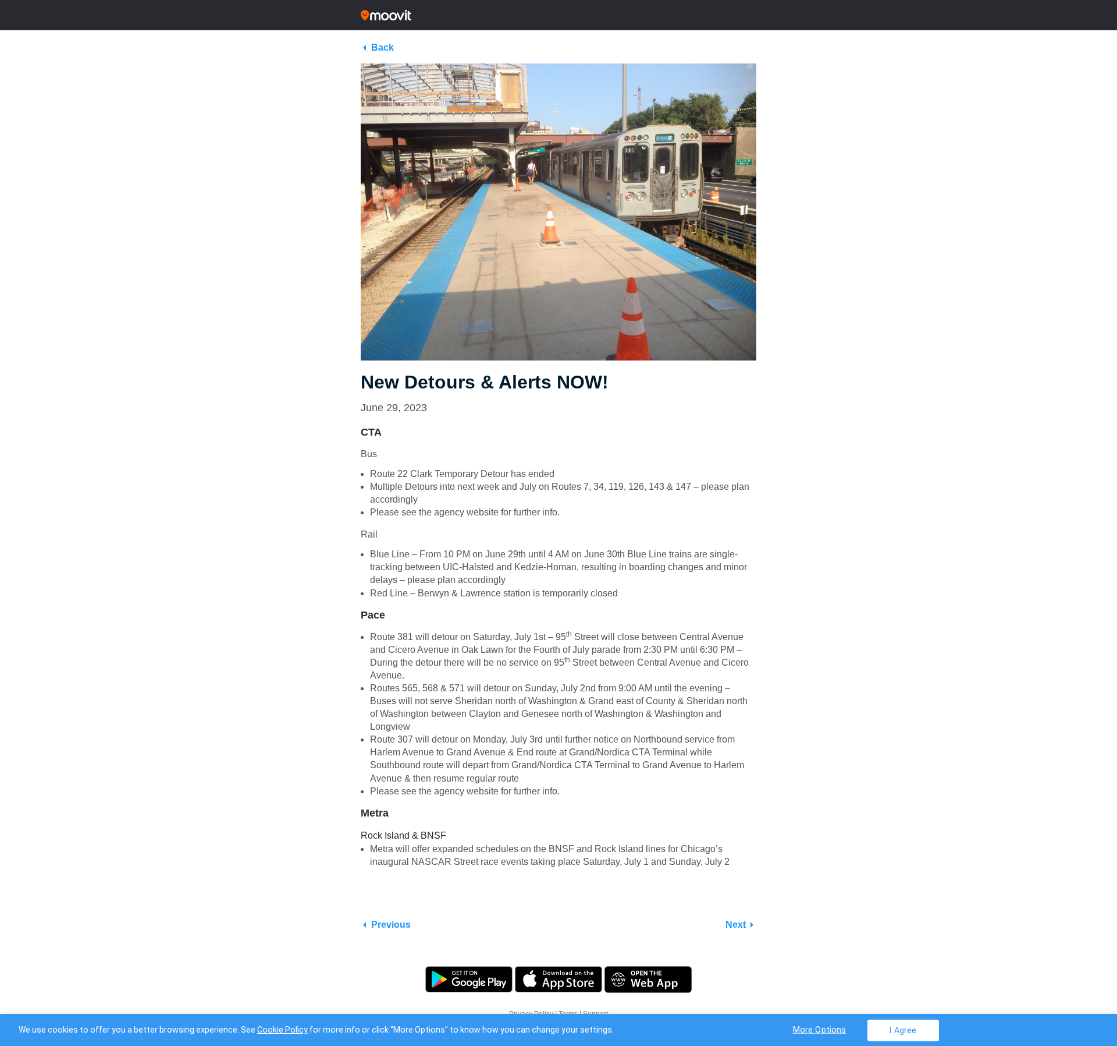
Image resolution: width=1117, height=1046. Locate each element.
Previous (391, 925)
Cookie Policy (282, 1029)
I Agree (902, 1030)
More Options (819, 1029)
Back (382, 47)
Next (735, 925)
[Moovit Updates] (558, 15)
